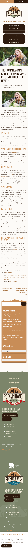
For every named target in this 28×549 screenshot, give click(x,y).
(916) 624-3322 (15, 39)
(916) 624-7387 (15, 29)
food (11, 174)
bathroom (4, 176)
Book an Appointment (10, 415)
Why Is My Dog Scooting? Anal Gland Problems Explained (12, 315)
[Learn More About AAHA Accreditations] (14, 465)
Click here (10, 542)
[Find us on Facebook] (3, 449)
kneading (21, 229)
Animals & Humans (12, 275)
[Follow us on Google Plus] (9, 449)
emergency (16, 249)
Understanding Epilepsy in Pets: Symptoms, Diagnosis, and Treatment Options (13, 337)
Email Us (9, 436)
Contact (21, 2)
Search (23, 304)
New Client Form (14, 378)
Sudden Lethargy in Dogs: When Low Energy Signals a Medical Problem (12, 320)
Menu (7, 2)
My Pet (9, 277)
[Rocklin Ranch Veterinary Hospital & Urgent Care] (14, 12)
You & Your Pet (13, 281)
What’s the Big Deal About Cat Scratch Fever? (13, 331)
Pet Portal (6, 419)
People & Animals (16, 277)
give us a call (8, 272)
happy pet (14, 152)
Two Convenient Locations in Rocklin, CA (14, 21)
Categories (4, 348)
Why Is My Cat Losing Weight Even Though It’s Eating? (12, 325)
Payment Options (14, 382)
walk (15, 220)
